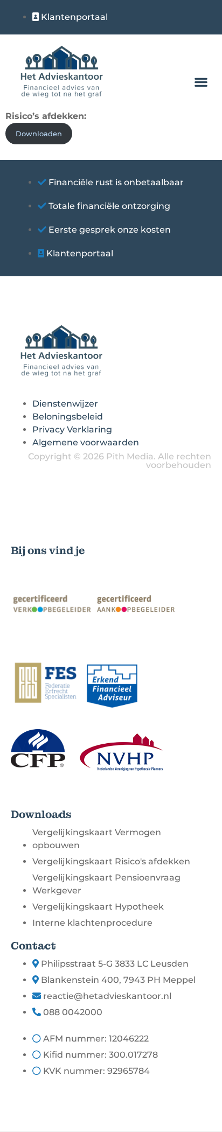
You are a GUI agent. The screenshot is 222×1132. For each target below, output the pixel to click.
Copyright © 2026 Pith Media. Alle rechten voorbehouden (119, 460)
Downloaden (39, 134)
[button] (200, 82)
